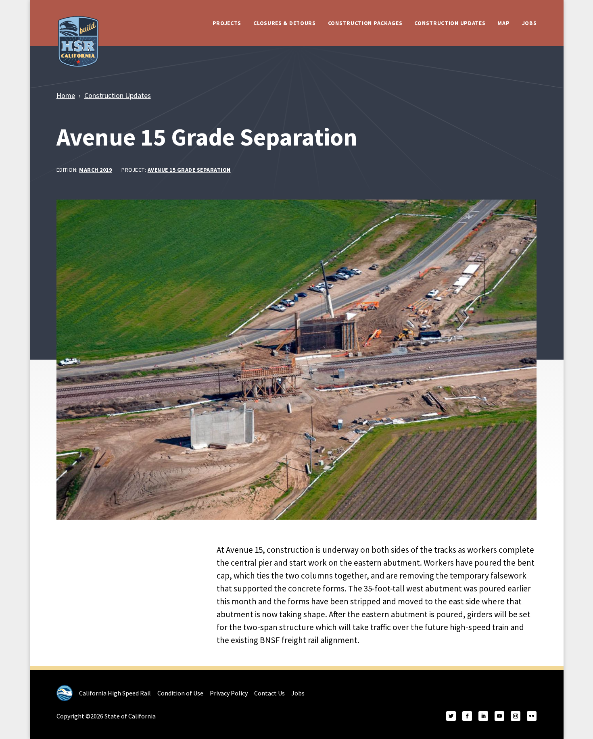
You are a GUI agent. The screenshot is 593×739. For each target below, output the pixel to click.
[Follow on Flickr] (532, 716)
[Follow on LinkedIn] (483, 716)
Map (503, 23)
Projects (227, 23)
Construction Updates (449, 23)
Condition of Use (180, 693)
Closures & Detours (284, 23)
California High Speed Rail (115, 693)
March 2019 (95, 169)
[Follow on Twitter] (451, 716)
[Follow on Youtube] (499, 716)
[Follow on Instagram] (515, 716)
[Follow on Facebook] (467, 716)
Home (65, 95)
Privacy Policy (229, 693)
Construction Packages (365, 23)
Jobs (529, 23)
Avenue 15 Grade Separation (189, 169)
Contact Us (269, 693)
